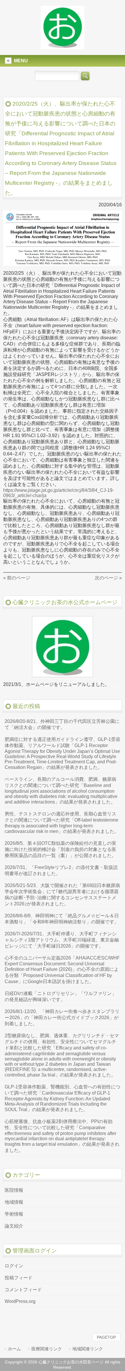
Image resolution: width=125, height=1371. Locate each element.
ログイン (14, 1265)
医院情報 (14, 1190)
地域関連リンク (87, 1348)
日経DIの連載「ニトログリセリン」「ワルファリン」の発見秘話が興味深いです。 (60, 996)
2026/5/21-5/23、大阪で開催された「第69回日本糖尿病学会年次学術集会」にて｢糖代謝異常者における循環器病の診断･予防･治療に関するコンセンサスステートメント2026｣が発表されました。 (62, 894)
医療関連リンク (46, 1348)
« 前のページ (16, 577)
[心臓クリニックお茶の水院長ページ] (62, 47)
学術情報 (14, 1214)
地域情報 (14, 1202)
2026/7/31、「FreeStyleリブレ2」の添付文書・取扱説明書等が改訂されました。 (61, 870)
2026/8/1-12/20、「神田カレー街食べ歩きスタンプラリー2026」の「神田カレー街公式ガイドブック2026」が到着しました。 (62, 1017)
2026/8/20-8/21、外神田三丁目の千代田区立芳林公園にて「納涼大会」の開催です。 (62, 724)
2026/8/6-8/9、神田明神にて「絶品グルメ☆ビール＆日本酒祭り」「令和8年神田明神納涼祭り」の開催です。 (62, 918)
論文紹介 (14, 1225)
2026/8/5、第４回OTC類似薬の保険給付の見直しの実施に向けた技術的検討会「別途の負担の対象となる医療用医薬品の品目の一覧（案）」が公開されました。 (60, 849)
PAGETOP (106, 1337)
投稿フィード (19, 1277)
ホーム (14, 1348)
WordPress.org (20, 1301)
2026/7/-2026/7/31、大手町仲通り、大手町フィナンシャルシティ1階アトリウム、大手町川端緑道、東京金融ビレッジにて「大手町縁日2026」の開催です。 (62, 939)
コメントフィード (23, 1289)
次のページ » (108, 577)
